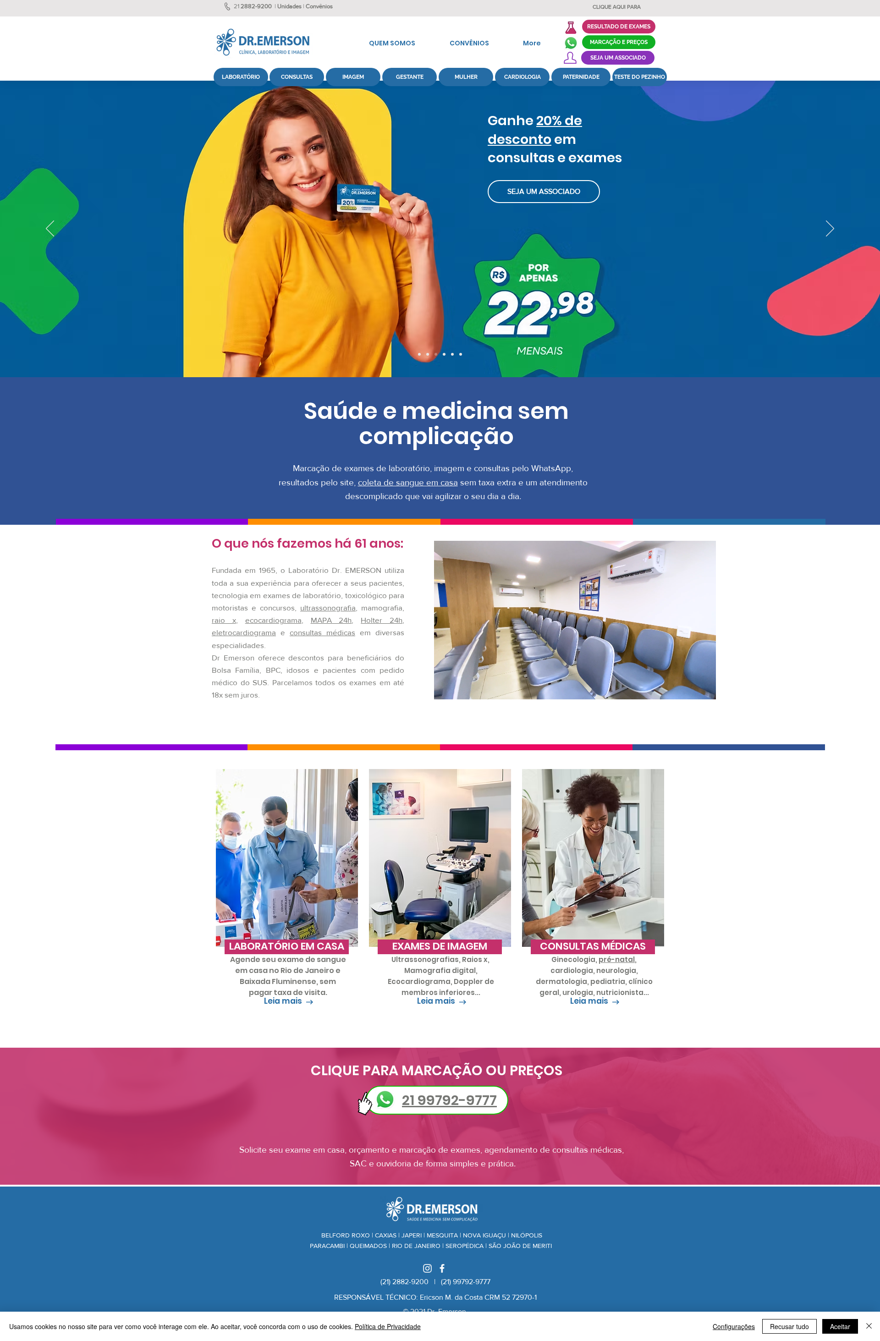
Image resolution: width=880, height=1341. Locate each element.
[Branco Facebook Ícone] (442, 1268)
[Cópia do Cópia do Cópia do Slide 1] (444, 354)
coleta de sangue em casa (408, 482)
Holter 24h (381, 620)
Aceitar (840, 1326)
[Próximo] (830, 229)
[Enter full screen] (704, 687)
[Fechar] (869, 1326)
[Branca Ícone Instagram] (427, 1268)
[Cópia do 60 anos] (435, 354)
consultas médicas (322, 632)
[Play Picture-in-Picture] (688, 687)
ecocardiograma (273, 620)
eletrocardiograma (244, 632)
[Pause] (446, 687)
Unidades (289, 6)
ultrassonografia (328, 607)
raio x (224, 620)
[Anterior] (50, 229)
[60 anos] (419, 354)
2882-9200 (256, 6)
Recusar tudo (789, 1326)
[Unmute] (462, 687)
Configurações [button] (734, 1326)
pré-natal (617, 959)
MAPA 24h (331, 620)
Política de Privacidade (388, 1326)
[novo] (427, 354)
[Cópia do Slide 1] (452, 354)
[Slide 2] (460, 354)
